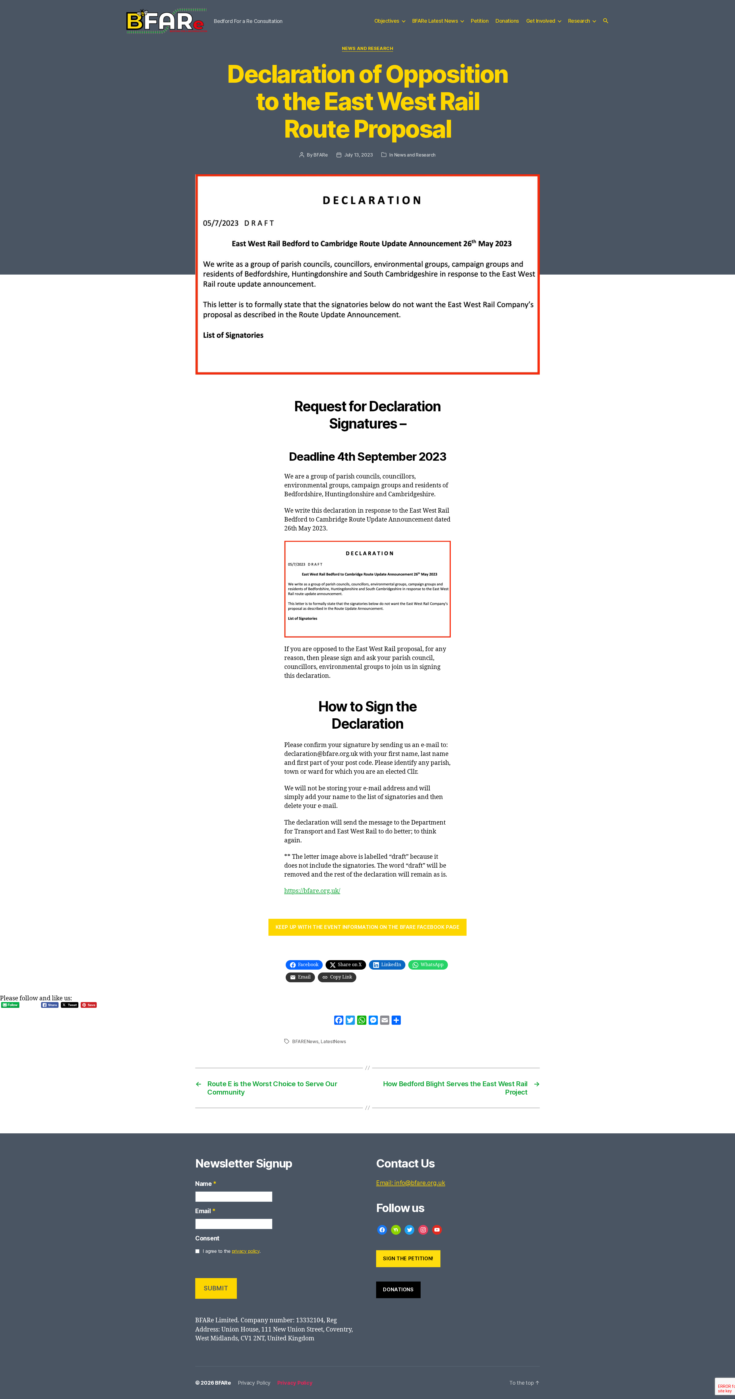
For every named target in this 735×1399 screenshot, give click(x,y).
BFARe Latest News (435, 21)
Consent (207, 1238)
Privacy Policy (254, 1383)
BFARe (321, 155)
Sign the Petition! (408, 1258)
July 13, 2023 (358, 155)
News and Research (367, 48)
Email (205, 1211)
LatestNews (333, 1041)
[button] (606, 21)
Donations (507, 21)
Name (205, 1183)
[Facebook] (339, 1021)
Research (579, 21)
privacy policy (246, 1251)
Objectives (386, 21)
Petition (479, 21)
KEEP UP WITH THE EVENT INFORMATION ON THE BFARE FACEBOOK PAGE (368, 927)
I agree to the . (232, 1251)
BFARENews (305, 1041)
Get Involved (540, 21)
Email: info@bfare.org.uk (410, 1182)
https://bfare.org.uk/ (312, 891)
